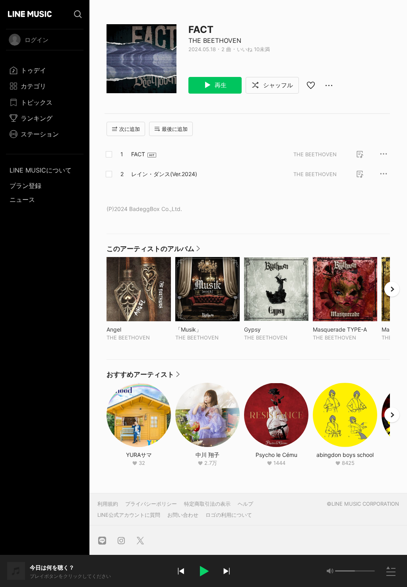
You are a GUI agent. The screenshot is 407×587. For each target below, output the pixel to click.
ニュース (22, 199)
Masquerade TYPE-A (345, 329)
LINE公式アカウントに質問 (128, 515)
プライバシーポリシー (151, 504)
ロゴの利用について (228, 515)
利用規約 (107, 504)
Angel (130, 329)
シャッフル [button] (277, 85)
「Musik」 (205, 329)
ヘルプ (245, 504)
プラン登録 (25, 186)
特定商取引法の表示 (207, 504)
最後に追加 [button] (175, 129)
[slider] (345, 571)
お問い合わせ (182, 515)
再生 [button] (220, 85)
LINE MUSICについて (41, 170)
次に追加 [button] (129, 129)
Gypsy (269, 329)
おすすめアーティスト (143, 376)
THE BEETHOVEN (214, 40)
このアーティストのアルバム (154, 250)
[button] (203, 571)
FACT (138, 154)
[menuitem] (44, 70)
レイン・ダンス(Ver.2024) (164, 174)
